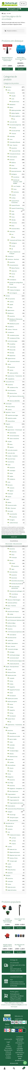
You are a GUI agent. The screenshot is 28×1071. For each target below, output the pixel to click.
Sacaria (9, 496)
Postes (9, 884)
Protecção (10, 493)
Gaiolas (11, 370)
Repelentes (12, 355)
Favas (12, 211)
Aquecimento (10, 310)
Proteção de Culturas (14, 154)
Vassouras (10, 872)
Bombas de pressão (16, 583)
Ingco (12, 569)
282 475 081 (20, 1041)
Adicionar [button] (7, 69)
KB (12, 249)
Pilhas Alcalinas (11, 869)
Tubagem (9, 811)
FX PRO (11, 614)
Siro (12, 234)
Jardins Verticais (13, 522)
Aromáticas (14, 168)
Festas (11, 473)
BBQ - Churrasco (11, 508)
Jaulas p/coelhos (13, 373)
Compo (13, 246)
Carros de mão (13, 122)
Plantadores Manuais (14, 142)
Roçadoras (14, 597)
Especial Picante (15, 205)
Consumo (11, 488)
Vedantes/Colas (13, 756)
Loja (8, 1044)
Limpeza (13, 843)
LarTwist (13, 841)
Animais (8, 296)
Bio (14, 119)
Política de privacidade (17, 543)
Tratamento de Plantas (15, 240)
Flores (15, 189)
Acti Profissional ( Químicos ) (14, 620)
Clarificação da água (14, 655)
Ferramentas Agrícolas (15, 125)
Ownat (11, 692)
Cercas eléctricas (10, 381)
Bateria (11, 560)
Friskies (11, 684)
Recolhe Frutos (15, 101)
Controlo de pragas (12, 341)
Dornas (13, 274)
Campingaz (12, 470)
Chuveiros (9, 629)
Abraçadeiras (12, 733)
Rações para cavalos (12, 698)
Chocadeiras (10, 326)
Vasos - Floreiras (11, 605)
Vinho (12, 276)
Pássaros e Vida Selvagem (13, 600)
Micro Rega (10, 782)
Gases (8, 464)
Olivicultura (10, 256)
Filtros (9, 774)
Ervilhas (13, 198)
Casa (8, 832)
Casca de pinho (13, 514)
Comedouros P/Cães (14, 338)
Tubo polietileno (13, 820)
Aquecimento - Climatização (14, 430)
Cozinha (9, 846)
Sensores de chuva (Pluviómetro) (15, 809)
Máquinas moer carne (14, 855)
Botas (10, 444)
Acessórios (12, 93)
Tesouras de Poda (15, 151)
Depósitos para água (12, 415)
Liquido (11, 304)
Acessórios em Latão (14, 736)
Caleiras (9, 409)
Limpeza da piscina (14, 663)
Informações (8, 1048)
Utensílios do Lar (10, 823)
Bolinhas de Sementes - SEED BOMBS (17, 181)
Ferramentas (10, 462)
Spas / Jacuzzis (11, 646)
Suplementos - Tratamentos (14, 376)
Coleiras (11, 301)
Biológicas (14, 174)
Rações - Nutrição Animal (12, 666)
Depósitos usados (11, 418)
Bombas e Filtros (11, 626)
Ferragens (12, 520)
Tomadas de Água (13, 750)
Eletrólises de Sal (11, 637)
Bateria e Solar (13, 393)
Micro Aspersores (13, 791)
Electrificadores (11, 390)
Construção (8, 403)
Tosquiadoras (10, 379)
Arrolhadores (12, 279)
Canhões (11, 762)
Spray (10, 307)
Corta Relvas (14, 594)
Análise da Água (11, 623)
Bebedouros (10, 313)
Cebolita (13, 195)
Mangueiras (10, 777)
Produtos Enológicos (14, 290)
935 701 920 (20, 1050)
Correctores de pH (14, 658)
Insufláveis (10, 640)
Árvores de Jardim (12, 505)
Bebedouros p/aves (14, 323)
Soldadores (12, 479)
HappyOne (12, 687)
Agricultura (8, 87)
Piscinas (8, 608)
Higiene (11, 491)
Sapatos (11, 447)
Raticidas (11, 352)
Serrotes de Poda (15, 130)
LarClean (13, 838)
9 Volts (11, 771)
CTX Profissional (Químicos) (14, 631)
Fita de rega (12, 814)
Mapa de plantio (8, 1050)
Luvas (12, 98)
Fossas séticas (11, 421)
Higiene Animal (11, 358)
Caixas (11, 742)
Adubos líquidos (15, 113)
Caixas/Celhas (13, 287)
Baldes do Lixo (13, 849)
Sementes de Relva (12, 603)
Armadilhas (12, 344)
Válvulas (11, 753)
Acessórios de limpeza (13, 611)
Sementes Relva (15, 228)
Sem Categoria (13, 293)
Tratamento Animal (14, 361)
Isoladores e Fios (13, 387)
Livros (10, 139)
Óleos (12, 554)
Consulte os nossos (11, 1004)
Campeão (11, 678)
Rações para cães (11, 675)
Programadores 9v (14, 800)
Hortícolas (16, 192)
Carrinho (21, 1067)
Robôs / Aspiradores (12, 643)
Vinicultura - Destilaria (13, 259)
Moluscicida (12, 350)
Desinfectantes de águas (15, 661)
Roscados (11, 748)
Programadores (11, 794)
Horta (9, 90)
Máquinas (9, 546)
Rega (7, 727)
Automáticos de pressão (17, 580)
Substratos (12, 231)
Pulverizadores (13, 157)
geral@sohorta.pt (19, 1060)
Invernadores (12, 634)
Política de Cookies (8, 543)
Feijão (12, 214)
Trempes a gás (13, 861)
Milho (12, 225)
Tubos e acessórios (14, 438)
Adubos (11, 107)
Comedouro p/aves (14, 335)
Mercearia (9, 485)
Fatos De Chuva (11, 459)
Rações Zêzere (11, 719)
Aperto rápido (13, 739)
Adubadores (12, 104)
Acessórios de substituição (14, 617)
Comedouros (10, 332)
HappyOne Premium (14, 690)
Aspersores (10, 759)
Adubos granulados (16, 110)
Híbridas (13, 220)
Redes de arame (11, 887)
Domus (11, 681)
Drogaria (8, 424)
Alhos (12, 165)
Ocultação (10, 881)
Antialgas (11, 652)
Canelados (12, 745)
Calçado (13, 96)
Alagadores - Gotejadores (15, 788)
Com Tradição (16, 186)
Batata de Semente (16, 171)
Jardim (7, 499)
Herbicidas (12, 136)
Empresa (8, 1046)
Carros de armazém (12, 450)
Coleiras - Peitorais (12, 329)
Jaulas (9, 364)
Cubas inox (14, 271)
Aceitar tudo (14, 537)
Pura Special (12, 695)
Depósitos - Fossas (10, 412)
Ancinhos (13, 127)
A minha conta (4, 1068)
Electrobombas (13, 572)
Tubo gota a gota (13, 817)
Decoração (10, 511)
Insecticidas (12, 347)
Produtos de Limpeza (14, 835)
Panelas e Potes (13, 858)
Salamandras (12, 432)
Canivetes (9, 829)
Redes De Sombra (11, 890)
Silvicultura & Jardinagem (15, 591)
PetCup (11, 713)
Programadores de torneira (16, 803)
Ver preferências (14, 541)
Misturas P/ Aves (11, 672)
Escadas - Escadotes (12, 456)
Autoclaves (14, 578)
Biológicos (14, 243)
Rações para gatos (12, 701)
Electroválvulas (11, 765)
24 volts (11, 768)
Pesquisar (14, 1068)
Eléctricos (14, 551)
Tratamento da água (12, 649)
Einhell (13, 563)
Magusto (9, 867)
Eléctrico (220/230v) (14, 401)
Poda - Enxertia (13, 145)
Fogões (11, 476)
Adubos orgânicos (15, 116)
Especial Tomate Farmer (17, 208)
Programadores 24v (14, 797)
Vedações (8, 875)
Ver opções (21, 69)
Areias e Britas (11, 406)
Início (4, 13)
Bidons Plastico (15, 268)
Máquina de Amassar (14, 852)
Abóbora (13, 162)
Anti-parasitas (11, 298)
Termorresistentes (14, 435)
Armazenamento (13, 265)
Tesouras (13, 133)
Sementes (12, 159)
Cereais (9, 669)
